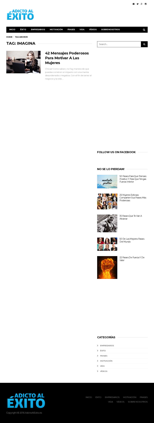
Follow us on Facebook (116, 152)
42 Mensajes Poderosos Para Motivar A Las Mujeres (67, 58)
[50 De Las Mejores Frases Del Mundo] (107, 244)
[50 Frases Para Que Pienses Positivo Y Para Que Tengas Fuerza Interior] (107, 181)
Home (9, 37)
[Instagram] (145, 4)
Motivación (56, 29)
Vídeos (93, 29)
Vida (82, 29)
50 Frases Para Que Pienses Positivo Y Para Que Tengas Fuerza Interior (133, 179)
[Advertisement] (93, 14)
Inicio (12, 29)
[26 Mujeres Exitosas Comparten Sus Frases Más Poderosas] (107, 201)
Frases (71, 29)
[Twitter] (138, 4)
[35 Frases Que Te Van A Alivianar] (107, 223)
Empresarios (38, 29)
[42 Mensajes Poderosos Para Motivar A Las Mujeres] (23, 62)
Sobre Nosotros (110, 29)
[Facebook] (133, 4)
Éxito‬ (23, 29)
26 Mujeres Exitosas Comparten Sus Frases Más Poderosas (133, 198)
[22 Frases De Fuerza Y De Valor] (107, 267)
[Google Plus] (142, 4)
